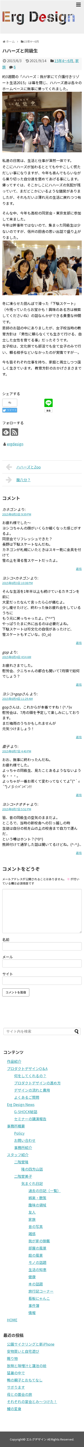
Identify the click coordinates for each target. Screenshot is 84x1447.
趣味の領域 (37, 1205)
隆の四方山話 (32, 1169)
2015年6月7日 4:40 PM (16, 751)
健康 (32, 1276)
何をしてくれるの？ (30, 1075)
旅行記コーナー (41, 1291)
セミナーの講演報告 (30, 1118)
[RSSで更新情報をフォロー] (14, 432)
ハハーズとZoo (28, 467)
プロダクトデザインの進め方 (37, 1083)
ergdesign (15, 444)
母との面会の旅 (19, 1394)
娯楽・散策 (37, 1197)
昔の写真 (35, 1226)
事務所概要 (16, 1126)
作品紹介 (14, 1061)
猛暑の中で (16, 1372)
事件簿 (33, 1305)
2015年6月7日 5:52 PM (16, 809)
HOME (12, 1319)
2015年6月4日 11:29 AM (17, 698)
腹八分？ (23, 479)
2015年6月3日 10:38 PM (17, 583)
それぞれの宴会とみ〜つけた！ (32, 1401)
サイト (7, 973)
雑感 (32, 1233)
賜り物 (12, 1358)
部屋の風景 (37, 1248)
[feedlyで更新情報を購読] (6, 432)
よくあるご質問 (26, 1097)
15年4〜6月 (63, 60)
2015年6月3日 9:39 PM (16, 514)
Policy (19, 1133)
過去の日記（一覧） (44, 1190)
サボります (16, 1387)
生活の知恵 (37, 1269)
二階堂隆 (21, 1162)
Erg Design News (20, 1104)
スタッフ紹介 (17, 1154)
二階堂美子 (23, 1176)
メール (7, 956)
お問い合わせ (25, 1140)
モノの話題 (37, 1262)
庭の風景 (35, 1255)
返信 (79, 569)
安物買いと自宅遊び (23, 1351)
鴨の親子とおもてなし (25, 1380)
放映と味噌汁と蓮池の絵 (26, 1365)
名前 (5, 939)
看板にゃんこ (39, 1298)
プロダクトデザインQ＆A (27, 1068)
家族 (32, 1219)
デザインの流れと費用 (32, 1090)
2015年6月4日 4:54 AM (16, 657)
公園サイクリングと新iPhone (30, 1344)
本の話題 (35, 1284)
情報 (32, 1312)
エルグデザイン (36, 1439)
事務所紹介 (23, 1147)
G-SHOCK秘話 (25, 1111)
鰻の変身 (14, 1408)
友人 (32, 1212)
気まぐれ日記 (32, 1183)
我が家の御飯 (39, 1240)
